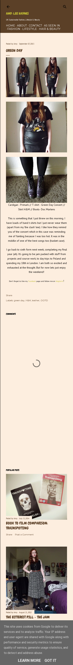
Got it (51, 660)
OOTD (44, 300)
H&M (28, 300)
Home (10, 25)
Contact (35, 25)
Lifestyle (29, 29)
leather (35, 300)
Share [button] (9, 295)
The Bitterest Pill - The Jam (28, 617)
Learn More (29, 660)
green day (19, 300)
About (22, 25)
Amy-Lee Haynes (17, 13)
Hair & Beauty (49, 29)
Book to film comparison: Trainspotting (27, 525)
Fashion (13, 29)
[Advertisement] (36, 435)
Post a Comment (24, 534)
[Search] (65, 6)
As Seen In (52, 25)
